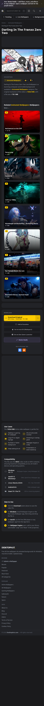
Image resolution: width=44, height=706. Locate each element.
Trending (8, 17)
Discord (4, 614)
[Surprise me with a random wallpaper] (28, 11)
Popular (4, 567)
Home (4, 23)
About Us (5, 608)
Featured (5, 570)
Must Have (5, 574)
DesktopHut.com (12, 632)
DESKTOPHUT (8, 547)
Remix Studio (23, 340)
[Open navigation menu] (40, 11)
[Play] (4, 69)
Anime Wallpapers (7, 584)
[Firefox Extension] (24, 350)
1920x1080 (30, 92)
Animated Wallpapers (15, 23)
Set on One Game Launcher (23, 334)
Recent (4, 564)
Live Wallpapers (23, 17)
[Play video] (22, 60)
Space (4, 600)
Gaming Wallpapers (8, 591)
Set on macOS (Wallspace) (23, 329)
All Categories (6, 577)
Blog (3, 611)
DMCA (4, 617)
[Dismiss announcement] (41, 4)
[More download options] (38, 318)
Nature (4, 597)
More (6, 108)
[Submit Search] (33, 11)
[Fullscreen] (39, 69)
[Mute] (35, 69)
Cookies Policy (6, 626)
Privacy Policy (6, 623)
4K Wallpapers (6, 588)
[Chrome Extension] (20, 350)
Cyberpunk (5, 594)
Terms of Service (7, 620)
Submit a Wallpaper (10, 561)
